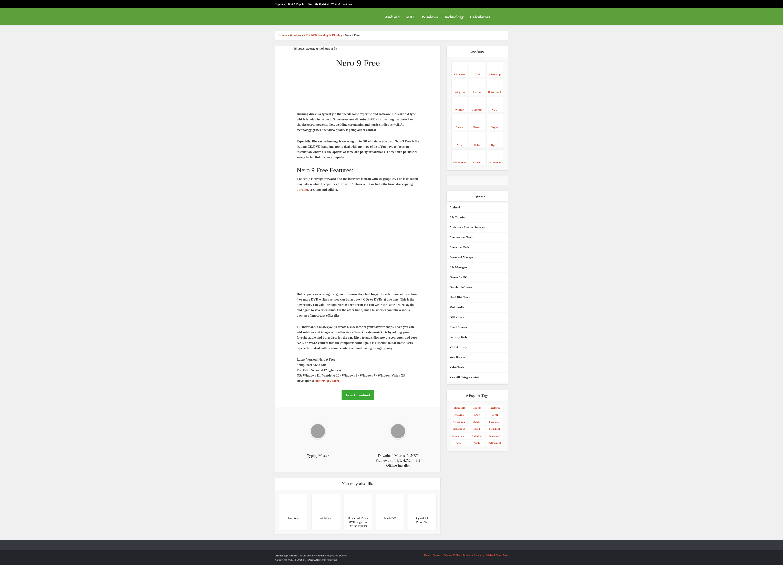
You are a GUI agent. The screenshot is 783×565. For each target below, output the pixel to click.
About (427, 555)
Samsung (494, 435)
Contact (436, 555)
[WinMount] (322, 504)
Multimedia (457, 307)
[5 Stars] (290, 49)
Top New (280, 4)
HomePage (322, 380)
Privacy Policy (452, 555)
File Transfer (458, 217)
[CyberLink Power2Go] (418, 504)
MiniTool (494, 428)
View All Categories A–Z (464, 377)
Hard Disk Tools (460, 297)
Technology (454, 17)
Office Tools (457, 317)
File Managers (458, 267)
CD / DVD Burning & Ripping (323, 35)
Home (283, 35)
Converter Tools (459, 247)
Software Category (473, 555)
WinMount (326, 518)
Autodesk (477, 435)
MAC (410, 17)
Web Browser (458, 357)
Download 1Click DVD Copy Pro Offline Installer (358, 522)
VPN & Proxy (458, 347)
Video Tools (457, 367)
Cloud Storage (458, 327)
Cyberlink (459, 421)
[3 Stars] (283, 49)
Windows (429, 17)
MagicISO (390, 518)
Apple (476, 442)
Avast (459, 442)
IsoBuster (293, 518)
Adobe (477, 421)
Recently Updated (318, 4)
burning (302, 189)
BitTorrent (494, 442)
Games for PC (458, 277)
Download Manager (462, 257)
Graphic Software (461, 287)
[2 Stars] (280, 49)
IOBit (477, 414)
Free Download (358, 395)
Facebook (494, 421)
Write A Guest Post (342, 4)
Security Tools (458, 337)
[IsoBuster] (289, 504)
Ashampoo (459, 428)
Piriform (495, 407)
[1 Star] (277, 49)
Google (477, 407)
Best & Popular (297, 4)
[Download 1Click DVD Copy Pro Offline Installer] (354, 504)
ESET (476, 428)
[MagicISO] (386, 504)
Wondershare (459, 435)
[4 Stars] (286, 49)
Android (392, 17)
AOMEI (459, 414)
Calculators (480, 17)
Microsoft (459, 407)
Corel (494, 414)
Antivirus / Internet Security (467, 227)
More (336, 380)
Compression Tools (461, 237)
